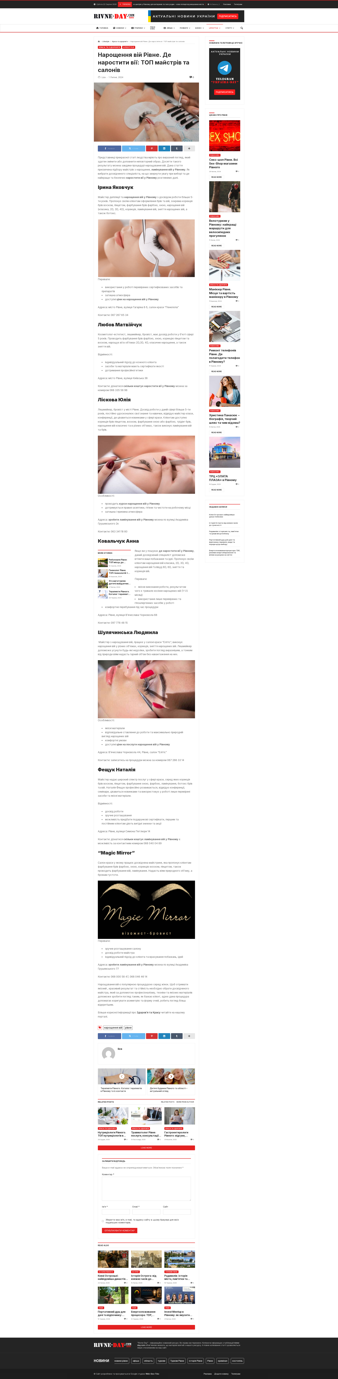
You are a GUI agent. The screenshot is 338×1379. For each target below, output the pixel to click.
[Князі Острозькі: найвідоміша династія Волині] (113, 1259)
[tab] (167, 1102)
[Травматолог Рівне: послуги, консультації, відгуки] (146, 1116)
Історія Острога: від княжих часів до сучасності (143, 1277)
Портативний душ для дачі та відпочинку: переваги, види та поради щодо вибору (111, 1313)
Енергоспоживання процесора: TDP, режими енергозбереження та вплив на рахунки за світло (145, 1313)
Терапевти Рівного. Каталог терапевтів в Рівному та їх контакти (119, 593)
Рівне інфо (214, 155)
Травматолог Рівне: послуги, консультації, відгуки (145, 1134)
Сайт (165, 1206)
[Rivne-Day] (115, 16)
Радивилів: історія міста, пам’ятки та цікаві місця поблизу (177, 1277)
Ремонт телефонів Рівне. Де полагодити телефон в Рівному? (224, 356)
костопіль (212, 1360)
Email (136, 1206)
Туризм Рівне (171, 1272)
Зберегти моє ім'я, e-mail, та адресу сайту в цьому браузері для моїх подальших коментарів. (142, 1221)
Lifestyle (105, 41)
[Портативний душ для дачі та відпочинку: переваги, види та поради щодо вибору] (113, 1295)
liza (120, 1048)
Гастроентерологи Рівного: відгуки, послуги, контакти (176, 1134)
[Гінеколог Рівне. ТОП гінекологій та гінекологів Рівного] (103, 573)
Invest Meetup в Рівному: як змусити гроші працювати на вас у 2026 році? (179, 1313)
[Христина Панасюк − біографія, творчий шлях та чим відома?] (224, 391)
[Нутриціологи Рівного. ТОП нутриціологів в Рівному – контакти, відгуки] (113, 1116)
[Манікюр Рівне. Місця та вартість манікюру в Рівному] (224, 265)
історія (236, 1360)
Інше (101, 1308)
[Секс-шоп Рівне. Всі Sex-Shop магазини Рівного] (224, 135)
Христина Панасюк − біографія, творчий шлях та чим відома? (224, 418)
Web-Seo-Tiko (152, 1374)
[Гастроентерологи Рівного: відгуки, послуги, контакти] (179, 1116)
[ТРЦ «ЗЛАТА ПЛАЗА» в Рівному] (224, 452)
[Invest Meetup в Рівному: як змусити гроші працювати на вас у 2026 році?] (179, 1295)
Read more (216, 177)
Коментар (108, 1174)
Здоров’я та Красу (148, 1012)
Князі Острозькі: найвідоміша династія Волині (111, 1277)
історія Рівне (170, 1360)
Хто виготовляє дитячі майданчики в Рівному (119, 582)
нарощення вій (113, 1027)
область (123, 1360)
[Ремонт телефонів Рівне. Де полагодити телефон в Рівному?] (224, 326)
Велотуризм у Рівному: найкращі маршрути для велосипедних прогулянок (222, 228)
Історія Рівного (106, 1272)
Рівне (184, 1360)
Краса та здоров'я (120, 41)
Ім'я (105, 1206)
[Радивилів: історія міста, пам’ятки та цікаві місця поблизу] (179, 1259)
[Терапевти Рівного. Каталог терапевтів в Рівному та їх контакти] (103, 594)
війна (224, 1360)
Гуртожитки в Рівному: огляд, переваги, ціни (202, 4)
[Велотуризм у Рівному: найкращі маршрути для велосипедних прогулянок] (224, 196)
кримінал (197, 1360)
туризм (136, 1360)
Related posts (167, 1102)
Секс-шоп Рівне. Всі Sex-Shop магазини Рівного (223, 163)
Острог (135, 1272)
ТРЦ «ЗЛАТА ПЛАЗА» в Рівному (223, 478)
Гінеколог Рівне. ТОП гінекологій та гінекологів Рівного (119, 571)
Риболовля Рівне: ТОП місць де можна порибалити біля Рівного (119, 561)
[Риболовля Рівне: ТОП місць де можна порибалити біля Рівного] (103, 563)
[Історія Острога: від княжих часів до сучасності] (146, 1259)
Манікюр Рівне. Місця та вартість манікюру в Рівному (223, 293)
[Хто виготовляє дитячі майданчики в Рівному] (103, 584)
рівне (128, 1027)
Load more (146, 1148)
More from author (185, 1102)
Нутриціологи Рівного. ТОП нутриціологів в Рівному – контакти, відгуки (112, 1134)
